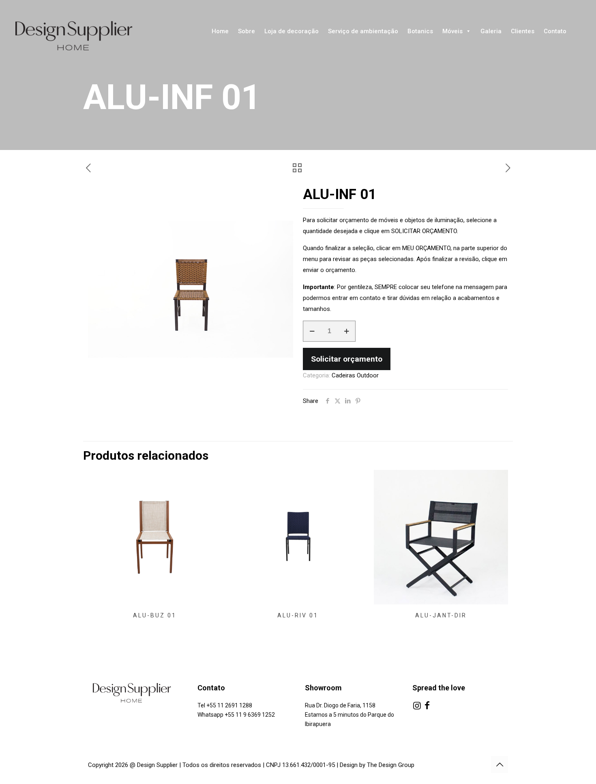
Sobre (246, 31)
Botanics (420, 31)
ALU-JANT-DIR (441, 615)
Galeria (491, 31)
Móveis (452, 31)
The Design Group (390, 765)
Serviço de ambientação (363, 31)
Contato (555, 31)
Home (220, 31)
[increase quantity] (346, 331)
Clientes (522, 31)
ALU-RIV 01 (297, 615)
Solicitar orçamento (346, 359)
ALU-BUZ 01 (154, 615)
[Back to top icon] (499, 764)
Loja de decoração (291, 31)
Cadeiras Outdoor (355, 375)
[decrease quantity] (312, 331)
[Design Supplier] (81, 35)
